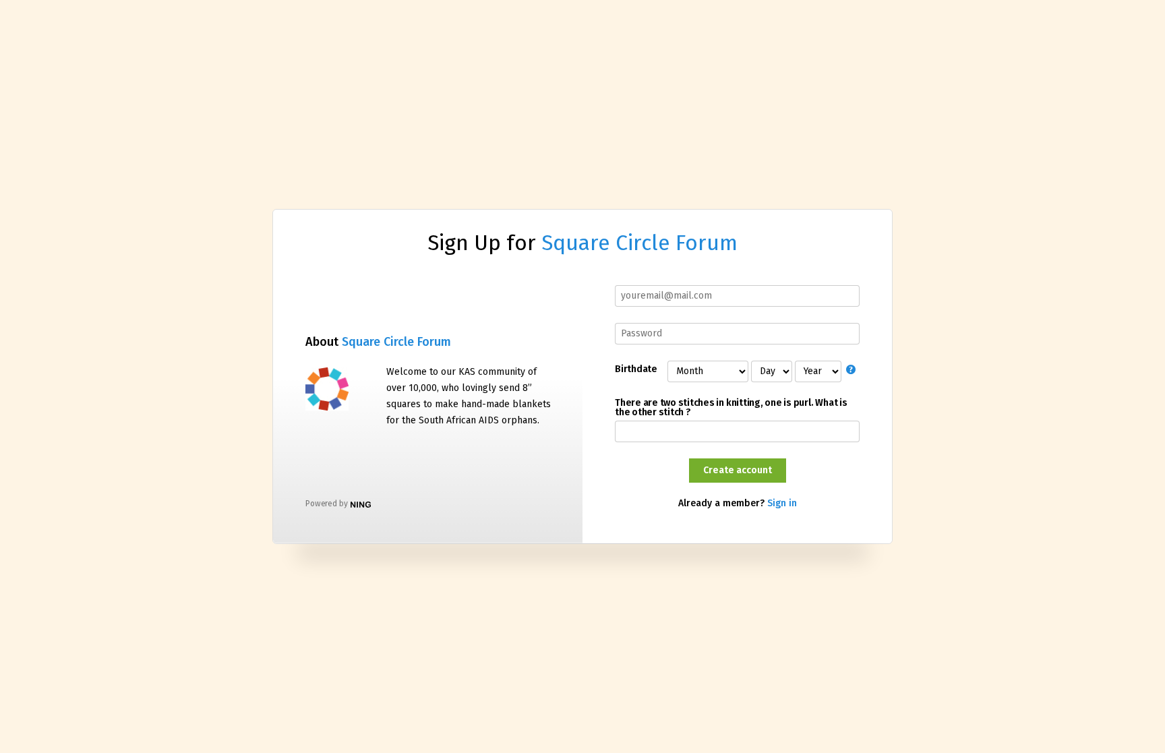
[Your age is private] (853, 370)
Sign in (782, 503)
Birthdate (636, 369)
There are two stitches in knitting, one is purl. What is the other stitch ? (731, 407)
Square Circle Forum (639, 242)
